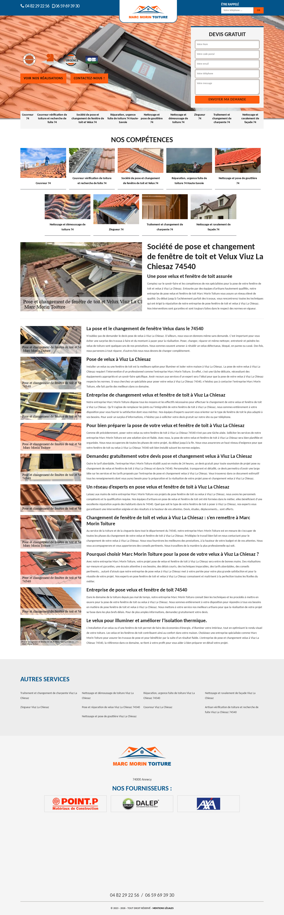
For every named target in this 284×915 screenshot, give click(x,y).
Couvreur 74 (27, 116)
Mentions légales (163, 908)
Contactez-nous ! (89, 78)
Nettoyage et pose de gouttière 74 (152, 118)
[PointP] (75, 803)
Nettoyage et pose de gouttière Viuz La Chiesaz (109, 716)
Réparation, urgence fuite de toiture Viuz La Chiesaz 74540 (169, 696)
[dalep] (142, 803)
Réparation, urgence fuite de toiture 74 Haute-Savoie (122, 118)
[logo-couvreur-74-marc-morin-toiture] (142, 756)
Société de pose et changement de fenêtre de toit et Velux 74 (88, 118)
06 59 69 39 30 (67, 6)
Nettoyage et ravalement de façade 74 (250, 118)
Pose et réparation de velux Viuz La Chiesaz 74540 (111, 707)
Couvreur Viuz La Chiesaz (157, 707)
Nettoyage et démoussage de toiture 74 (178, 118)
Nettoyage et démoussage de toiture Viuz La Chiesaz (108, 696)
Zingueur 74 (199, 116)
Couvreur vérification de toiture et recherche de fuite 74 (52, 118)
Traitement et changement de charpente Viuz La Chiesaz (48, 696)
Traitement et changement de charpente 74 (221, 118)
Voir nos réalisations (43, 78)
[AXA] (208, 803)
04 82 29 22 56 (36, 6)
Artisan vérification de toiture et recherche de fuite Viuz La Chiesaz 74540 (231, 710)
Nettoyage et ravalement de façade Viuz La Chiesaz (230, 696)
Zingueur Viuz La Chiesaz (34, 707)
